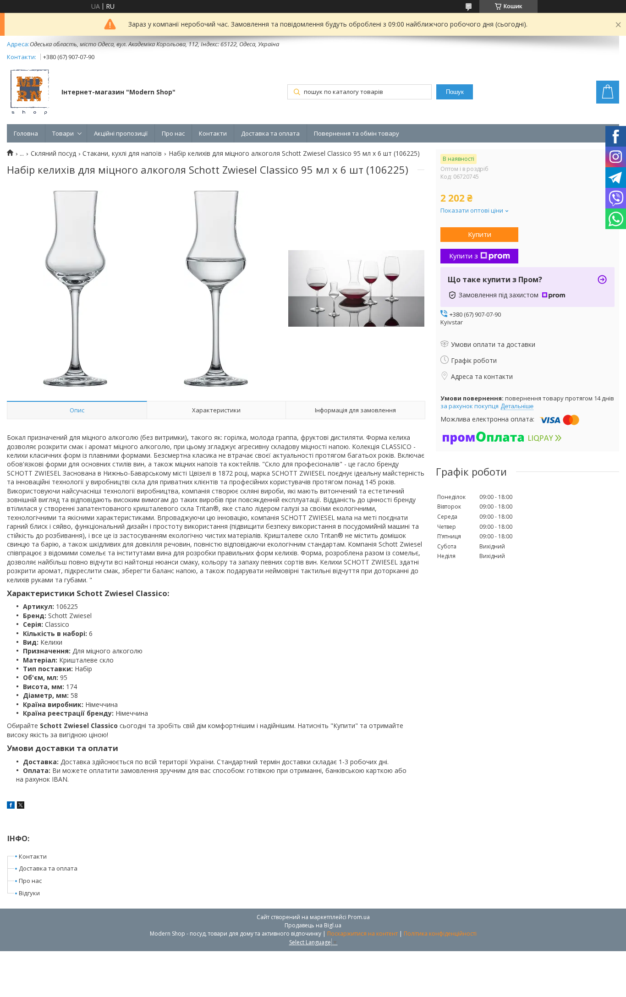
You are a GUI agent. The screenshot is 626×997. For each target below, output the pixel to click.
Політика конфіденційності (440, 933)
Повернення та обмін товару (356, 133)
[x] (20, 806)
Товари (63, 133)
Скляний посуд (53, 153)
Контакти (213, 133)
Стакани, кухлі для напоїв (122, 153)
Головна (26, 133)
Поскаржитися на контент (362, 933)
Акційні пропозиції (121, 133)
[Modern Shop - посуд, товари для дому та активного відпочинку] (30, 93)
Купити (479, 234)
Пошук (455, 91)
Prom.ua (359, 917)
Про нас (173, 133)
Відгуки (29, 893)
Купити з (463, 255)
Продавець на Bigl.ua (313, 925)
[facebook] (11, 806)
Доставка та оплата (270, 133)
